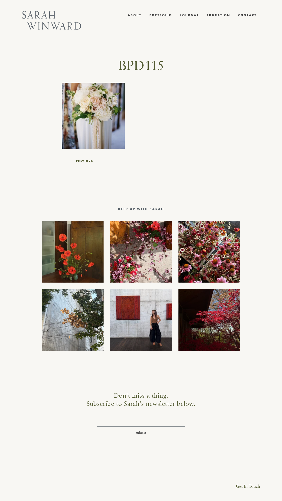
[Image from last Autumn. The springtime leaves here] (209, 320)
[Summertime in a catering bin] (209, 252)
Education (218, 15)
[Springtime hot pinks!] (141, 252)
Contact (247, 15)
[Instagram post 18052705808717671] (73, 320)
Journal (189, 15)
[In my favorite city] (141, 320)
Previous (84, 161)
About (135, 15)
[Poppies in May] (73, 252)
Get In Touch (248, 486)
